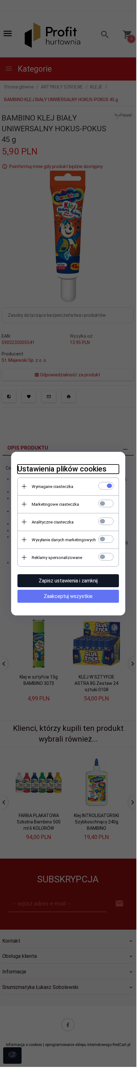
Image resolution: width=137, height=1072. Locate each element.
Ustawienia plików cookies (62, 469)
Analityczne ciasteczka (53, 522)
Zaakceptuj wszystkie (68, 596)
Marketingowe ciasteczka (55, 504)
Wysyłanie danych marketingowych (64, 539)
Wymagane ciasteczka (52, 486)
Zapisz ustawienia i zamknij (68, 581)
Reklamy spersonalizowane (57, 557)
